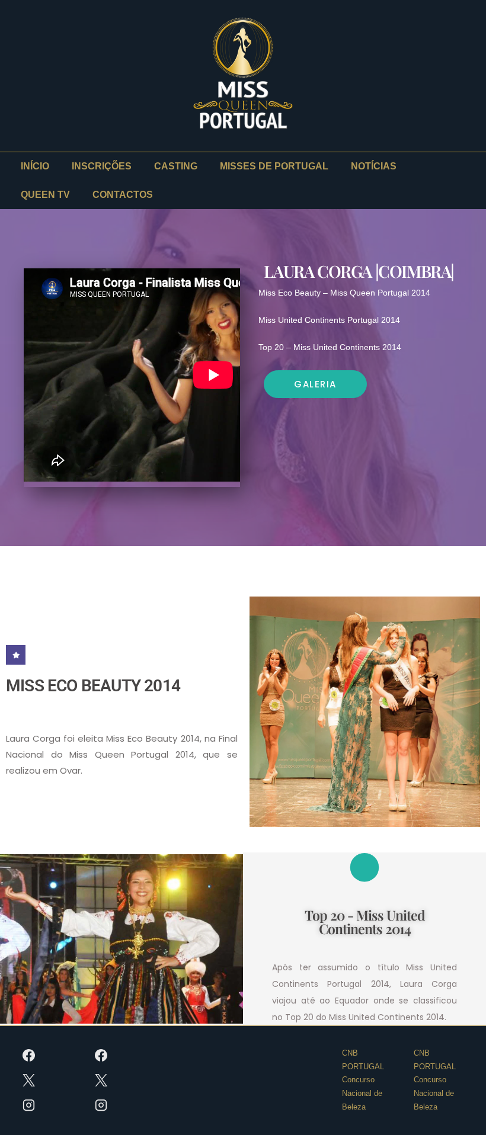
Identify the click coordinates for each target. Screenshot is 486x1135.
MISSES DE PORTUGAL (274, 166)
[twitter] (29, 1080)
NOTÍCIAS (374, 166)
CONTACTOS (122, 195)
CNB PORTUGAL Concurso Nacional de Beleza (363, 1080)
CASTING (175, 166)
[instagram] (29, 1105)
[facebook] (29, 1055)
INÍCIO (35, 166)
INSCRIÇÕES (102, 166)
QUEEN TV (45, 195)
